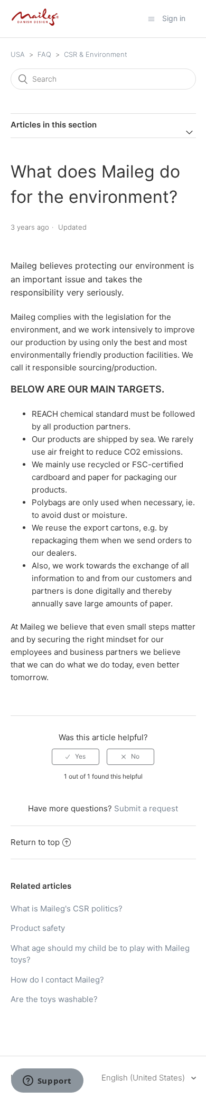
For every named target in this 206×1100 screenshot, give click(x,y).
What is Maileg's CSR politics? (67, 908)
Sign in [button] (173, 18)
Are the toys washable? (54, 999)
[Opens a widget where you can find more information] (47, 1081)
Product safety (38, 928)
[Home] (35, 24)
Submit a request (146, 808)
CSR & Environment (95, 54)
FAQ (44, 54)
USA (18, 54)
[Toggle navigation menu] (151, 19)
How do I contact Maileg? (57, 980)
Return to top (35, 842)
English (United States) (144, 1078)
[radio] (75, 756)
